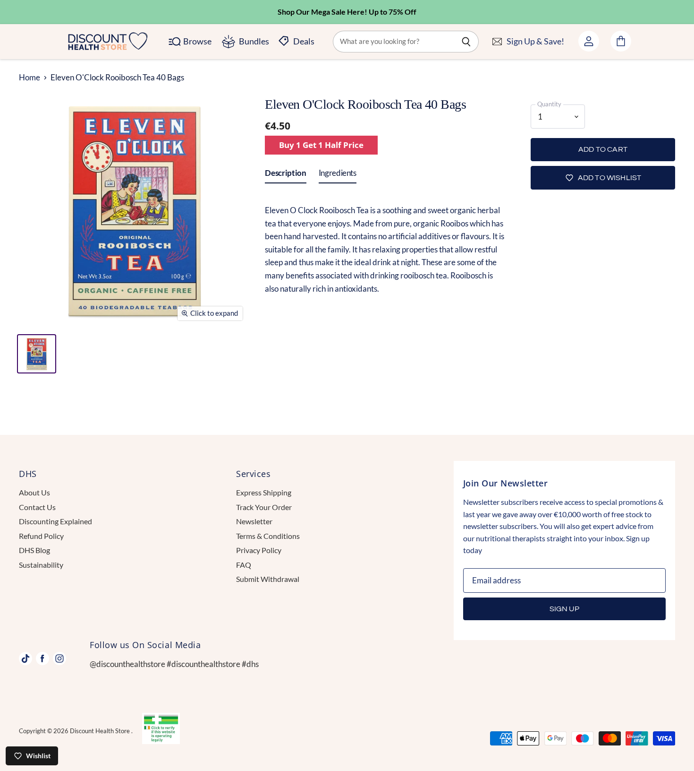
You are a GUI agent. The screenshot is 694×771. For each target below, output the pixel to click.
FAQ (243, 564)
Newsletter (254, 521)
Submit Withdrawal (267, 578)
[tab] (285, 174)
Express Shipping (263, 492)
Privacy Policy (258, 550)
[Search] (466, 41)
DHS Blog (34, 550)
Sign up (564, 609)
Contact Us (37, 506)
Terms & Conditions (268, 535)
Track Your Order (264, 506)
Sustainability (41, 564)
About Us (34, 492)
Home (29, 77)
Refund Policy (41, 535)
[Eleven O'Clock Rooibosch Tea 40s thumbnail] (36, 354)
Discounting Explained (55, 521)
